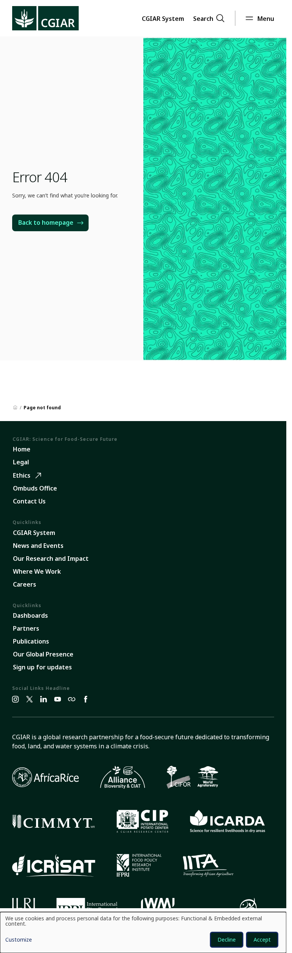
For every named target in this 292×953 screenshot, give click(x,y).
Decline (226, 939)
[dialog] (143, 932)
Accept (262, 939)
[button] (163, 18)
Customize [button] (18, 940)
